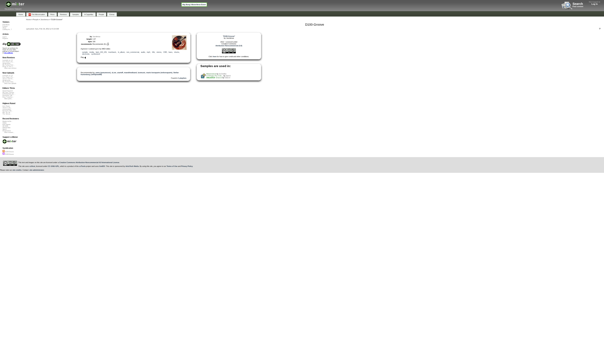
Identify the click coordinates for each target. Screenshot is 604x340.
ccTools (82, 166)
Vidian (4, 123)
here (214, 56)
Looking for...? (7, 29)
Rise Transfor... (8, 97)
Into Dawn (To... (8, 62)
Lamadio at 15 (8, 60)
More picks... (8, 98)
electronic (85, 54)
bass (170, 52)
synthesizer (95, 54)
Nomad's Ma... (8, 111)
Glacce (219, 78)
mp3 (148, 52)
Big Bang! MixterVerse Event (194, 5)
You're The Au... (8, 78)
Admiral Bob (6, 127)
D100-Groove (9, 152)
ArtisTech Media (132, 166)
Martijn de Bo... (8, 121)
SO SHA (5, 126)
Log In (594, 4)
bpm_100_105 (101, 52)
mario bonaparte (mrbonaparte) (159, 73)
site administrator (36, 170)
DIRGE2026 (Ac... (9, 94)
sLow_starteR (117, 73)
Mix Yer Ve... (7, 112)
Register (5, 38)
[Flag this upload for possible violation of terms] (600, 29)
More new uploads (10, 83)
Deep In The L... (8, 66)
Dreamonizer (7, 131)
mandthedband (130, 73)
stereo (159, 52)
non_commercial (132, 52)
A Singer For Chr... (214, 76)
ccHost (32, 166)
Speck (228, 76)
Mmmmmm (211, 74)
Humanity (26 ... (8, 95)
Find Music (6, 25)
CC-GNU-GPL (53, 166)
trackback (112, 52)
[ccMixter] (15, 6)
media (91, 52)
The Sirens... (7, 114)
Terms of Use (172, 166)
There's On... (7, 107)
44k (153, 52)
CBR (165, 52)
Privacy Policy (187, 166)
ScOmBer (222, 74)
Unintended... (7, 109)
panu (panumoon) (103, 73)
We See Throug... (9, 92)
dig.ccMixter (8, 53)
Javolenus (96, 36)
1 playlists (182, 78)
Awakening (6, 63)
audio (143, 52)
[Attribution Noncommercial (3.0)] (229, 53)
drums (176, 52)
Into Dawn (6, 106)
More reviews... (9, 132)
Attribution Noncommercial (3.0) (228, 46)
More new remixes (10, 68)
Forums (5, 26)
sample (85, 52)
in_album (121, 52)
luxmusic (141, 73)
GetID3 (102, 166)
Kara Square (7, 124)
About (4, 28)
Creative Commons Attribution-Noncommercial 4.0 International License (89, 162)
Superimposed (8, 91)
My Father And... (9, 65)
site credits (17, 170)
